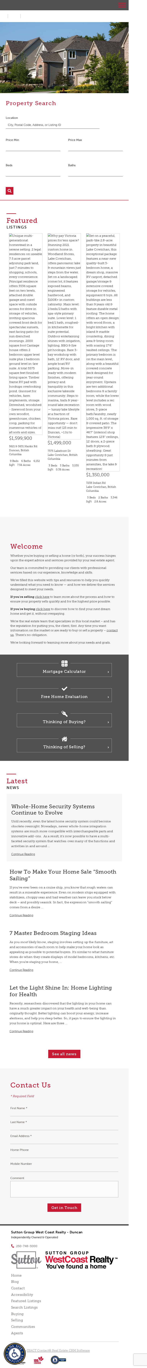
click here (42, 597)
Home (16, 1275)
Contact (18, 1288)
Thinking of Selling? (64, 746)
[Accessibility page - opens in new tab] (58, 1362)
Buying (17, 1314)
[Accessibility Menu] (14, 1354)
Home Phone (19, 1150)
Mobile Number (21, 1164)
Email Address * (21, 1136)
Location (12, 118)
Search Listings (24, 1307)
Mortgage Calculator (64, 671)
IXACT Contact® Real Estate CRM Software (58, 1350)
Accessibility (22, 1295)
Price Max (75, 140)
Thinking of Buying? (64, 721)
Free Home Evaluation (64, 696)
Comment (17, 1178)
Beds (9, 165)
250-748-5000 (26, 1246)
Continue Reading (23, 854)
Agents (17, 1333)
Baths (72, 165)
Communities (23, 1327)
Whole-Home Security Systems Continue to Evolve (53, 809)
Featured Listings (26, 1301)
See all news (64, 1054)
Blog (15, 1282)
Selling (17, 1320)
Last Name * (18, 1122)
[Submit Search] (9, 191)
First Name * (18, 1108)
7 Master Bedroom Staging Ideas (53, 933)
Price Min (12, 140)
